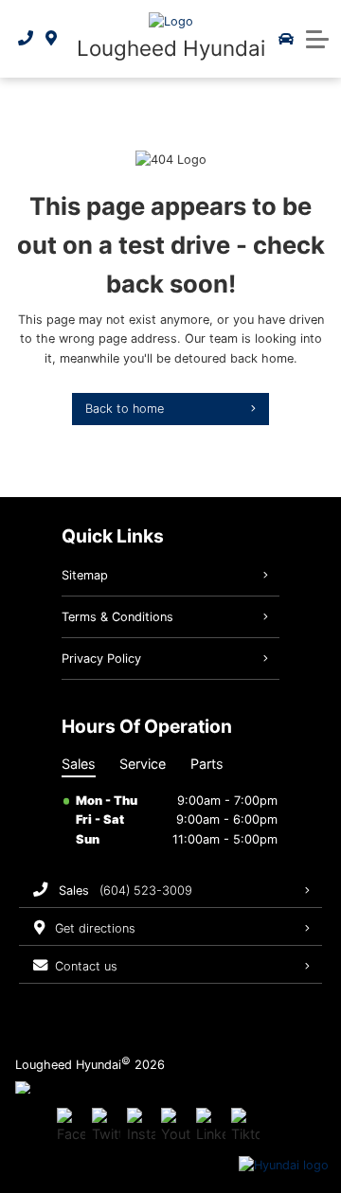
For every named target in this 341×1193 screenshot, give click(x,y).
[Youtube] (175, 1126)
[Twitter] (106, 1126)
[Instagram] (141, 1126)
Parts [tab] (207, 764)
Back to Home (124, 408)
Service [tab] (142, 764)
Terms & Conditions (117, 617)
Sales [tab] (79, 764)
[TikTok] (245, 1126)
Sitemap (85, 575)
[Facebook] (71, 1126)
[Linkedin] (210, 1126)
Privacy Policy (101, 658)
